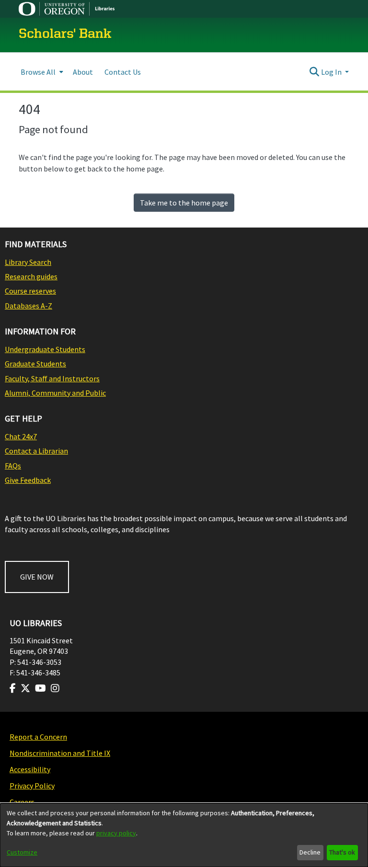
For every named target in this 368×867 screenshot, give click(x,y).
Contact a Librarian (36, 451)
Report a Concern (38, 737)
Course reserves (30, 291)
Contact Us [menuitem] (122, 72)
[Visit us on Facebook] (13, 688)
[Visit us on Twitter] (25, 688)
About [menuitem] (83, 72)
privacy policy (116, 833)
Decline (310, 852)
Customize (22, 852)
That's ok (342, 852)
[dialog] (184, 835)
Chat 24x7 (21, 436)
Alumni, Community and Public (55, 393)
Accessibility (30, 769)
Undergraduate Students (45, 349)
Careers (22, 802)
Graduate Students (35, 363)
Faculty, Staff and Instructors (52, 378)
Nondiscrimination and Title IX (60, 753)
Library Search (28, 262)
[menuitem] (41, 72)
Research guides (31, 276)
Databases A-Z (28, 305)
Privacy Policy (32, 785)
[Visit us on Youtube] (40, 688)
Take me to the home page (184, 202)
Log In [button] (332, 72)
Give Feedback (28, 480)
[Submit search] (315, 72)
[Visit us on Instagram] (55, 688)
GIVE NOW (37, 577)
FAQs (13, 465)
